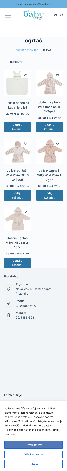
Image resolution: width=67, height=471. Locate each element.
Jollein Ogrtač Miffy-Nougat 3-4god (17, 242)
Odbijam (33, 463)
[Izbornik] (8, 15)
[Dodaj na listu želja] (25, 75)
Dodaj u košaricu (17, 127)
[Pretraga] (61, 15)
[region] (33, 436)
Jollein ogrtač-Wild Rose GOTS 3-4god (17, 175)
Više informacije (33, 454)
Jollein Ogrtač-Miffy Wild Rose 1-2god (50, 175)
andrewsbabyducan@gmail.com (33, 3)
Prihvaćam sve (33, 444)
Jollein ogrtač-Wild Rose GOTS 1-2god (49, 107)
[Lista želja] (55, 15)
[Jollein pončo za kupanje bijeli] (17, 83)
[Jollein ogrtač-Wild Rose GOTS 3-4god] (17, 151)
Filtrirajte (16, 62)
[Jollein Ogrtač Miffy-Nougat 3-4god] (17, 218)
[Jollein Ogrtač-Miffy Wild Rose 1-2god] (49, 151)
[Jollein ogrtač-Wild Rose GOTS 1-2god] (49, 83)
